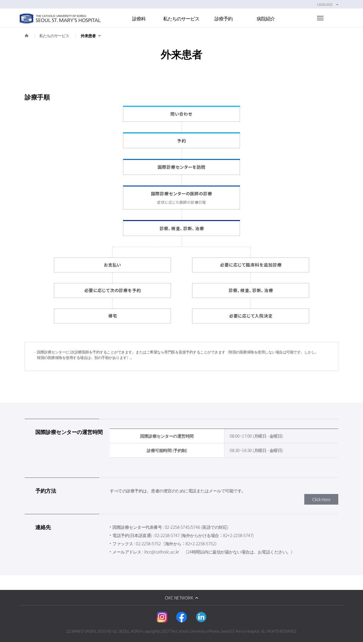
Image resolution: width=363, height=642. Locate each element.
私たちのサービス (54, 36)
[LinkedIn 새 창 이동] (201, 617)
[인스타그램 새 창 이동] (162, 617)
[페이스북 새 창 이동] (181, 617)
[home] (26, 36)
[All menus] (320, 19)
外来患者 (88, 36)
